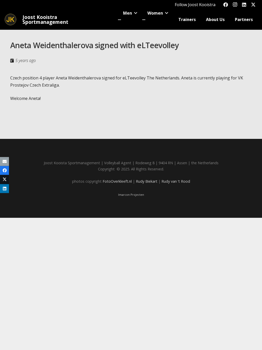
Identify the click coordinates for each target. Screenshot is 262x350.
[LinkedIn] (244, 4)
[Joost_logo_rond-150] (10, 19)
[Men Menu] (119, 19)
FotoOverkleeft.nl (117, 181)
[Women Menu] (143, 19)
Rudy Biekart (146, 181)
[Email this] (4, 161)
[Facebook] (225, 4)
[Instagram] (234, 4)
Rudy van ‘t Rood (175, 181)
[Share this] (4, 170)
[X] (253, 4)
